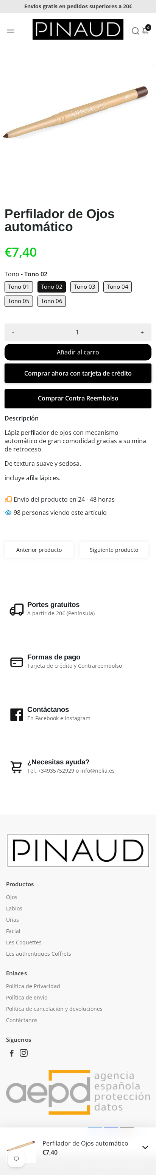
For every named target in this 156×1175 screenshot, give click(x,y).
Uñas (12, 919)
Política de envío (26, 997)
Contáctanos (21, 1020)
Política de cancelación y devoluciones (54, 1009)
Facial (13, 931)
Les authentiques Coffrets (38, 953)
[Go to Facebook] (12, 1054)
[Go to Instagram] (23, 1054)
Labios (14, 908)
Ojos (11, 897)
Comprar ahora (78, 373)
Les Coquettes (24, 942)
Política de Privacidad (33, 986)
